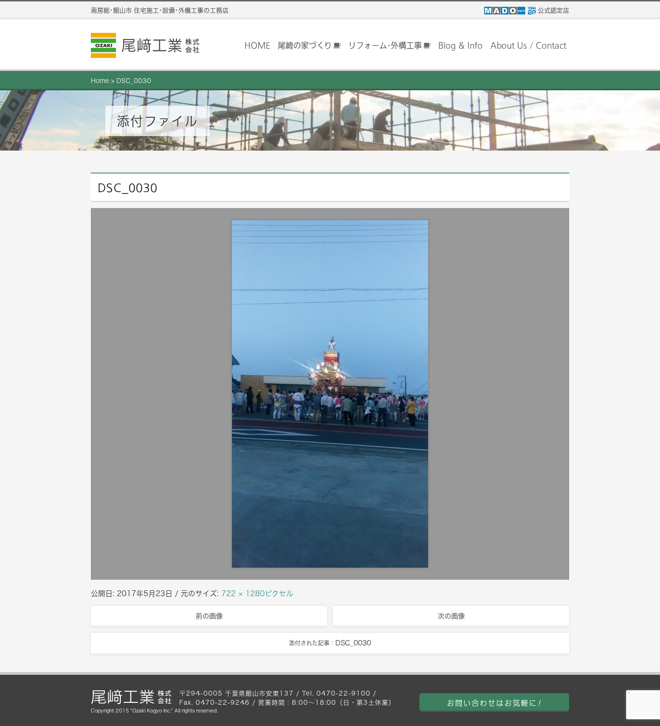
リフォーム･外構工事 (385, 45)
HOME (257, 45)
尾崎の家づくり (305, 45)
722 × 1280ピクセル (257, 593)
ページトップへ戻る (636, 702)
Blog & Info (460, 45)
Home (100, 81)
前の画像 (209, 616)
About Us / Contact (528, 45)
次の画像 (451, 616)
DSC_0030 (133, 81)
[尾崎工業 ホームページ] (145, 45)
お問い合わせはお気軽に (494, 703)
